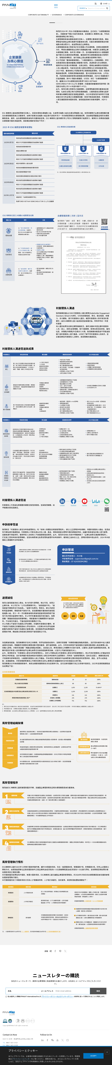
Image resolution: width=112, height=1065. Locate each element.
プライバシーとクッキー (21, 1059)
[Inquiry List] (96, 3)
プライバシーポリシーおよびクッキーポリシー (57, 996)
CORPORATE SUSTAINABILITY (38, 15)
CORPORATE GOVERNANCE (74, 15)
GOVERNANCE (57, 15)
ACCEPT (93, 1056)
